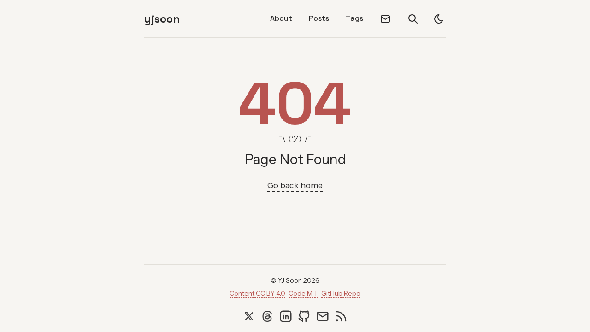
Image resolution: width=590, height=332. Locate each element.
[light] (438, 19)
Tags (354, 18)
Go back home (295, 185)
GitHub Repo (340, 293)
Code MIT (303, 293)
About (281, 18)
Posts (319, 18)
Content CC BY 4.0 (257, 293)
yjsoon (162, 19)
